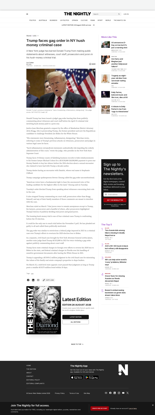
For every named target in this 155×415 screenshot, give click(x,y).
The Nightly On (120, 20)
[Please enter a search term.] (119, 14)
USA (35, 36)
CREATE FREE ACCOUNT (99, 408)
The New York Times (117, 69)
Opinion (75, 20)
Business (53, 20)
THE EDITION (31, 369)
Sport (100, 20)
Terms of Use (74, 393)
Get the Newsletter (115, 200)
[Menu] (27, 14)
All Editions (75, 322)
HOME (28, 365)
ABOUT (29, 373)
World (108, 20)
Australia (43, 20)
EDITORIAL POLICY (33, 380)
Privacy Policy (114, 206)
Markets (107, 251)
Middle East (115, 50)
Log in (126, 14)
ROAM (93, 20)
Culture (84, 20)
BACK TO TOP (76, 344)
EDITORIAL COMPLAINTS (35, 383)
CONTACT (29, 376)
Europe (107, 267)
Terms (122, 204)
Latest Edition (75, 317)
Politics (32, 20)
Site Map (87, 393)
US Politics (64, 20)
